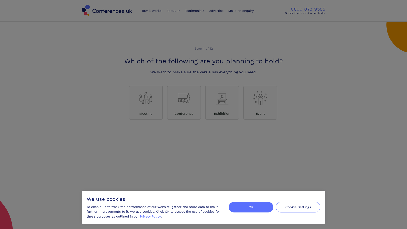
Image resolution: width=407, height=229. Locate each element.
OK (251, 207)
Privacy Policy (150, 216)
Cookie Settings (298, 207)
